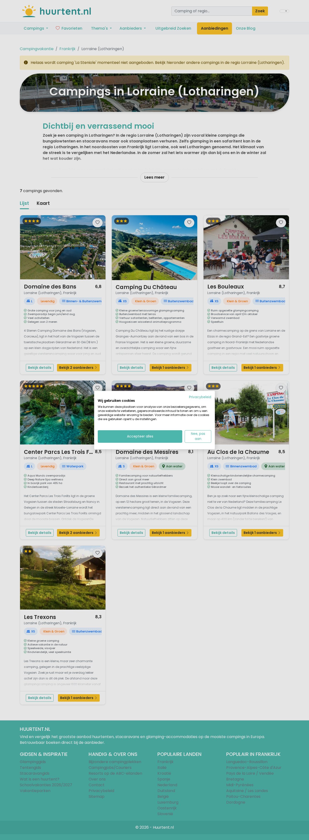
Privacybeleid (200, 397)
